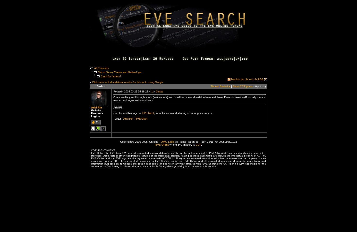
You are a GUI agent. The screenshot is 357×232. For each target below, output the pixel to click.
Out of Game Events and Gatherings (119, 72)
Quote (159, 91)
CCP (198, 144)
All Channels (101, 68)
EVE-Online (162, 144)
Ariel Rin (96, 107)
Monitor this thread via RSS (247, 79)
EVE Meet (148, 113)
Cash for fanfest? (111, 76)
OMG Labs (167, 141)
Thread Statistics (220, 86)
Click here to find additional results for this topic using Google (127, 82)
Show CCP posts (243, 86)
